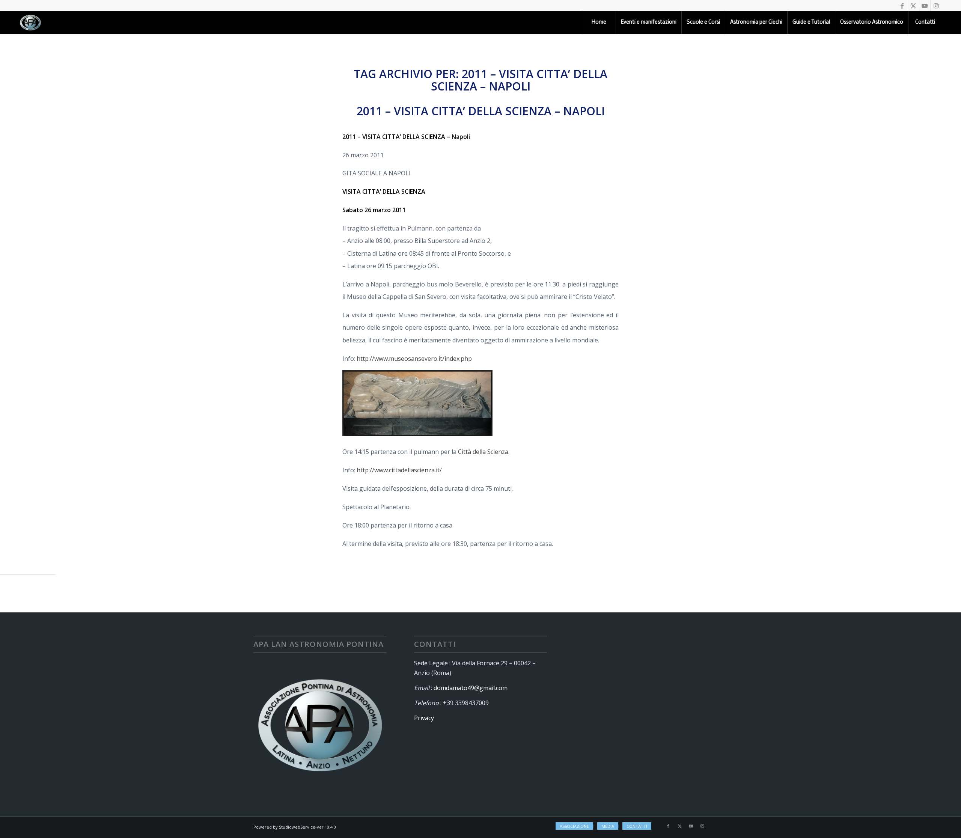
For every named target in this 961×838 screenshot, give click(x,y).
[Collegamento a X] (913, 5)
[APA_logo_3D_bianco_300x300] (30, 22)
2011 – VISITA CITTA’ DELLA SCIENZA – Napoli (481, 111)
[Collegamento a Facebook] (902, 5)
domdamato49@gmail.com (471, 688)
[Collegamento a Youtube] (924, 5)
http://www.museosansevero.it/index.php (414, 358)
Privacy (424, 718)
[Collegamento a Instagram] (936, 5)
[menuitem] (599, 22)
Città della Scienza (483, 452)
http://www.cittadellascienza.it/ (399, 470)
